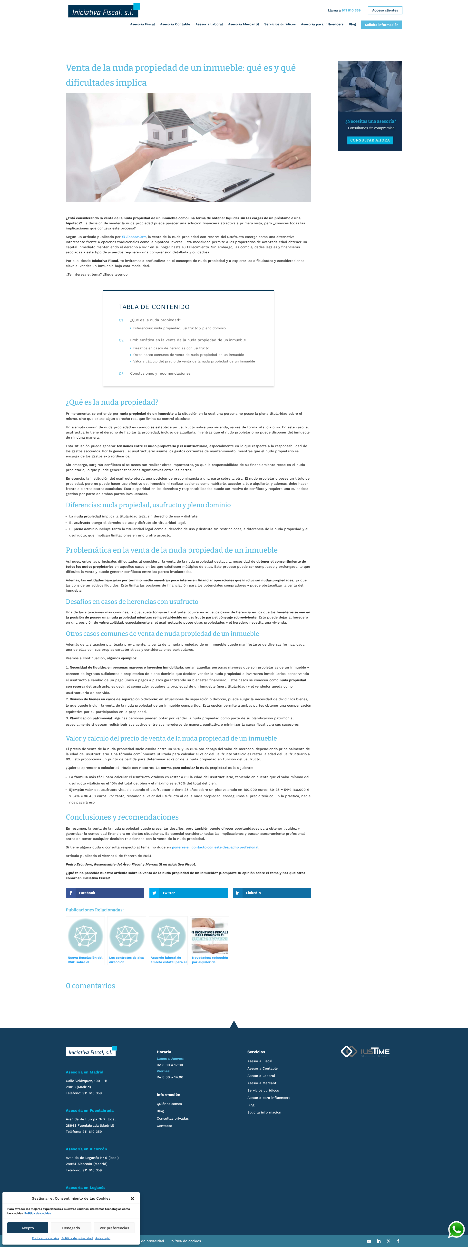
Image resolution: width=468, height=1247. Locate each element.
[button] (132, 1198)
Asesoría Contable (175, 24)
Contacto (164, 1126)
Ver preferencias (114, 1228)
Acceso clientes (385, 10)
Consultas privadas (173, 1118)
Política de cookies (37, 1213)
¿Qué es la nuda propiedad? (155, 320)
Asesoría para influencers (322, 24)
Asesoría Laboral (209, 24)
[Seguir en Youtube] (369, 1241)
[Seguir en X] (388, 1241)
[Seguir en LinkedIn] (379, 1241)
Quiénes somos (169, 1104)
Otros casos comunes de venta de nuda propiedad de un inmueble (188, 355)
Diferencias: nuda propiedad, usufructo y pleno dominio (179, 328)
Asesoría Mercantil (243, 24)
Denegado (71, 1228)
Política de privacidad (77, 1238)
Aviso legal (102, 1238)
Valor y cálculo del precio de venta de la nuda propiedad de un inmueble (194, 361)
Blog (352, 24)
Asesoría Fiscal (142, 24)
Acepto (27, 1228)
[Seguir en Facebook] (398, 1241)
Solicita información (382, 25)
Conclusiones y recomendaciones (160, 373)
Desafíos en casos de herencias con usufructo (171, 348)
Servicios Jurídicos (280, 24)
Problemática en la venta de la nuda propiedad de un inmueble (188, 340)
